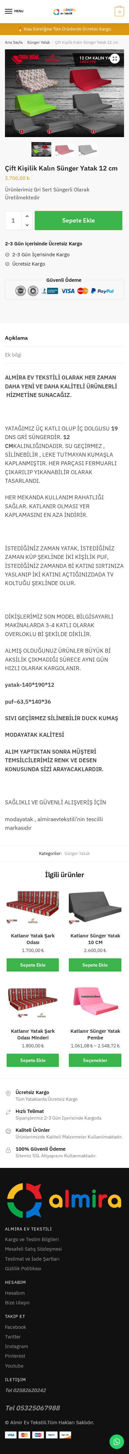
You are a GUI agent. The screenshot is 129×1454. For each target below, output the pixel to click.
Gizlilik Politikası (23, 1268)
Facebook (15, 1327)
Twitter (13, 1336)
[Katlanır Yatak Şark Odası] (33, 907)
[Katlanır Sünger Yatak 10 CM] (95, 907)
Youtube (14, 1366)
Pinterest (15, 1356)
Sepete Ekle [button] (33, 965)
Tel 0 (32, 1407)
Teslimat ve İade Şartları (32, 1259)
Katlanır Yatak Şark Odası (33, 938)
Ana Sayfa (13, 42)
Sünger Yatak (38, 42)
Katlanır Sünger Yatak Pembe (95, 1034)
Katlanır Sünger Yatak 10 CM (95, 938)
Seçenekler (95, 1060)
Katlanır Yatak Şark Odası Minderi (33, 1034)
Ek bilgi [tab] (13, 354)
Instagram (16, 1346)
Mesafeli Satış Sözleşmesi (33, 1249)
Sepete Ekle (78, 220)
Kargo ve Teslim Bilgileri (32, 1239)
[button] (115, 59)
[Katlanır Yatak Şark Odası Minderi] (33, 1002)
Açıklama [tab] (16, 337)
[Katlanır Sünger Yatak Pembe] (95, 1002)
